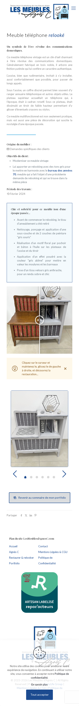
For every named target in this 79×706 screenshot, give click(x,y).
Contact (43, 546)
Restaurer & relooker (21, 557)
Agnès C (14, 552)
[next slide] (64, 474)
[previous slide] (15, 474)
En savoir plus (39, 684)
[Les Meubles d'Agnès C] (39, 11)
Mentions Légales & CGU (52, 552)
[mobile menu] (73, 8)
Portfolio (14, 563)
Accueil (13, 546)
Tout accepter (39, 694)
